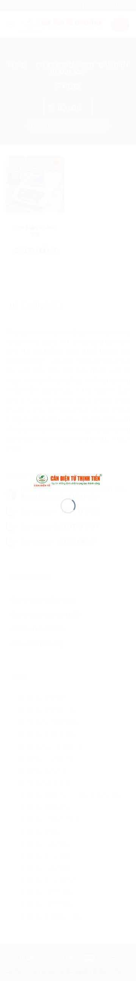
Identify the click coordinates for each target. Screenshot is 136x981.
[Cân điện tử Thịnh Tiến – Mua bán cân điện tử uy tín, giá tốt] (68, 479)
